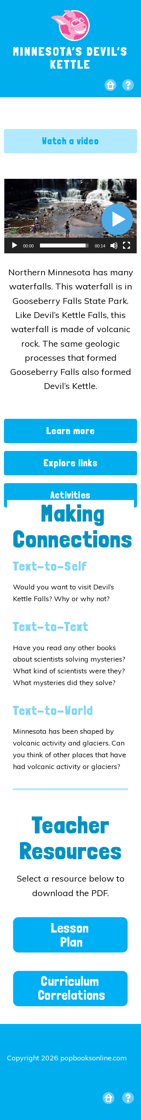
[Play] (14, 245)
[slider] (64, 245)
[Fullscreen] (126, 245)
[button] (117, 219)
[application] (70, 216)
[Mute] (114, 245)
